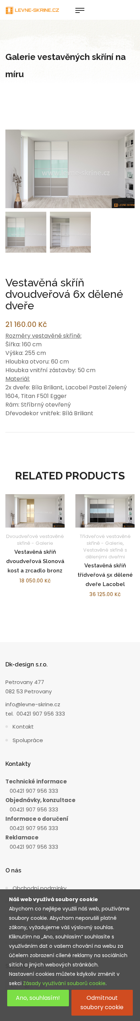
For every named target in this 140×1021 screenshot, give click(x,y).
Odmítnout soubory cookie (101, 1002)
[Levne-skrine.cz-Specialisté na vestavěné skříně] (32, 10)
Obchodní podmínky (39, 888)
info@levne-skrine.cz (32, 704)
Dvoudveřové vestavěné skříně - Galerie (35, 540)
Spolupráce (28, 740)
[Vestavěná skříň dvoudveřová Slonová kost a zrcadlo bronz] (35, 511)
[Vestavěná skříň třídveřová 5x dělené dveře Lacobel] (105, 511)
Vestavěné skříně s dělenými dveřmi (105, 553)
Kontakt (23, 726)
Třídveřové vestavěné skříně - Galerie (105, 540)
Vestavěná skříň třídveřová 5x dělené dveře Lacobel (105, 574)
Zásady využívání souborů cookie (64, 983)
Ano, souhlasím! (38, 998)
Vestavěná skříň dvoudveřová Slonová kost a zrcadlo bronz (35, 561)
